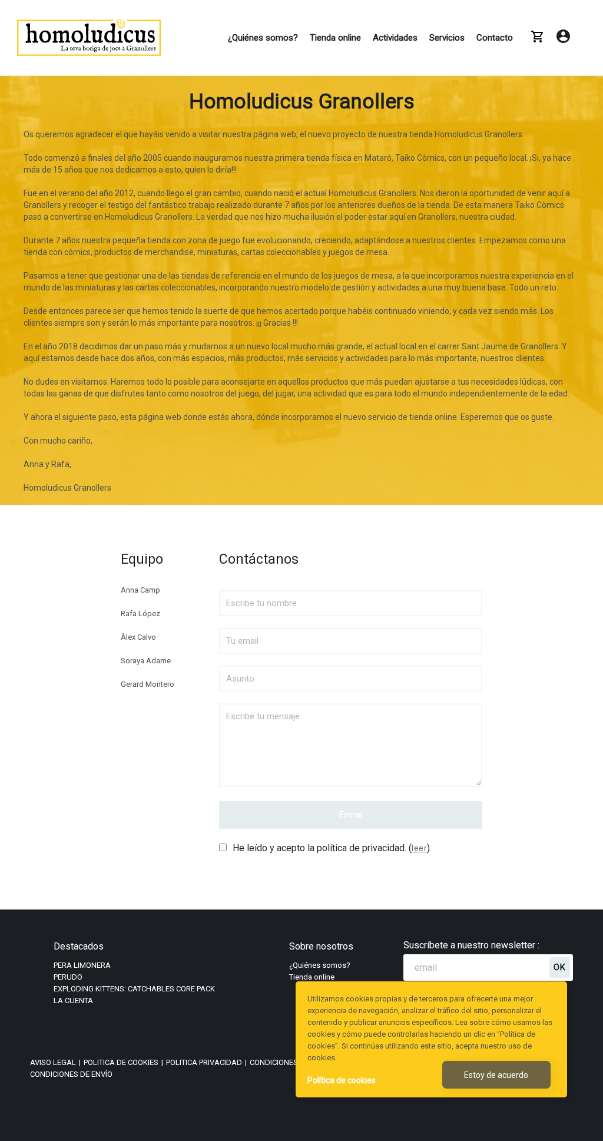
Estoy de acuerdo (496, 1075)
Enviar (351, 815)
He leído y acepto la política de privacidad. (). (332, 848)
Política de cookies (341, 1080)
